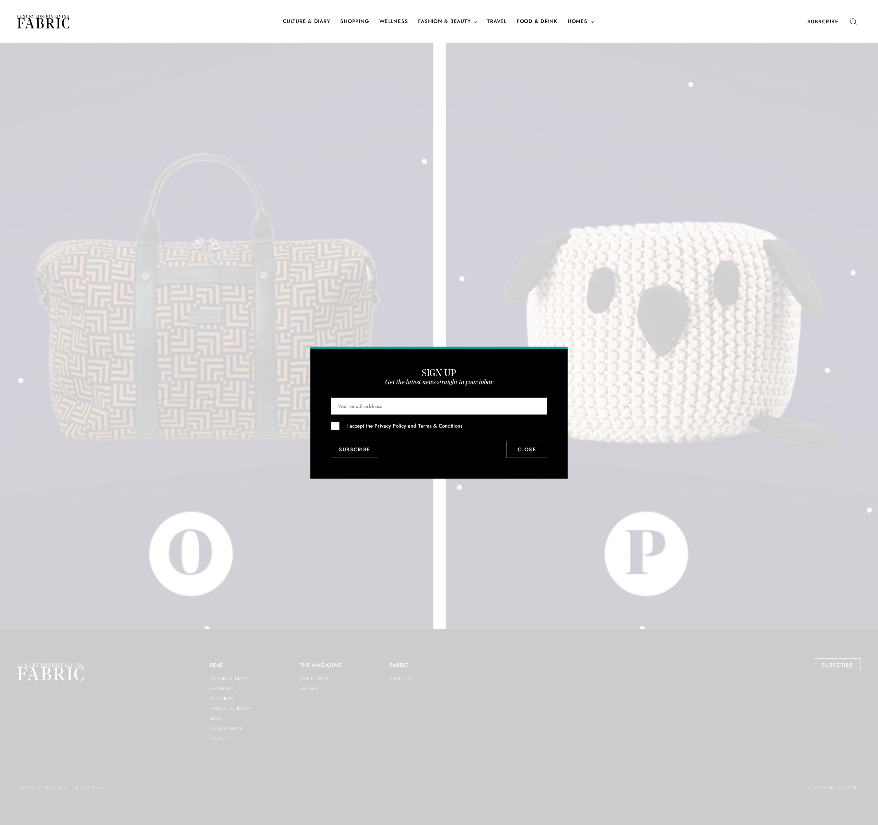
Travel (497, 21)
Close (527, 449)
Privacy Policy (390, 425)
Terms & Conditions (440, 425)
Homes (578, 21)
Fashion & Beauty (444, 21)
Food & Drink (537, 21)
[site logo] (43, 21)
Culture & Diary (306, 21)
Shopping (354, 21)
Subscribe (823, 21)
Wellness (393, 21)
